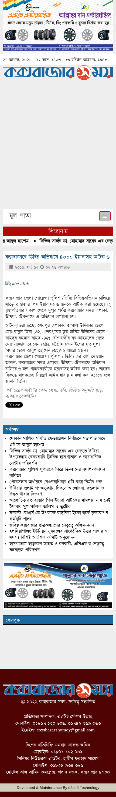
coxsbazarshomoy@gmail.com (66, 730)
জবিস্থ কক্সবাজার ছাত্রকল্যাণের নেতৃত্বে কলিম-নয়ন (51, 525)
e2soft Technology (83, 787)
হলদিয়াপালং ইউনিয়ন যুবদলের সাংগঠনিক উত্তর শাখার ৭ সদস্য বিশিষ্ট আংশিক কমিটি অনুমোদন (58, 534)
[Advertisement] (58, 147)
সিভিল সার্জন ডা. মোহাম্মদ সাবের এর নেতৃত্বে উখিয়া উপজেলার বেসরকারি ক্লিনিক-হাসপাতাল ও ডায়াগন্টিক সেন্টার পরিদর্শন (55, 457)
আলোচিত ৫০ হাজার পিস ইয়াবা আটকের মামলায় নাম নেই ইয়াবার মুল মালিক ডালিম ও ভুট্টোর (60, 503)
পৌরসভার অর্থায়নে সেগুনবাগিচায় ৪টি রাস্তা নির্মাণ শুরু (55, 482)
